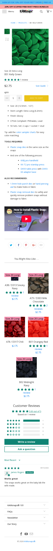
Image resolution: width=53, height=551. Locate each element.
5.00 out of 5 (35, 411)
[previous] (15, 47)
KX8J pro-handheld (29, 160)
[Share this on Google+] (33, 245)
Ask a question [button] (26, 449)
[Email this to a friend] (41, 245)
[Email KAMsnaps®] (31, 534)
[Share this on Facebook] (18, 245)
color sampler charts (26, 132)
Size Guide (41, 85)
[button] (11, 79)
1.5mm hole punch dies (21, 183)
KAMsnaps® (29, 541)
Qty (6, 92)
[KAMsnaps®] (26, 12)
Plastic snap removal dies (22, 192)
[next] (46, 47)
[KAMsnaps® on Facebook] (21, 534)
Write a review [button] (26, 441)
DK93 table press (29, 168)
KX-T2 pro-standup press (32, 164)
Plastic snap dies (18, 147)
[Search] (41, 11)
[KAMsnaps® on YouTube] (26, 534)
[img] (11, 468)
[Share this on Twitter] (11, 245)
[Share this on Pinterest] (26, 245)
